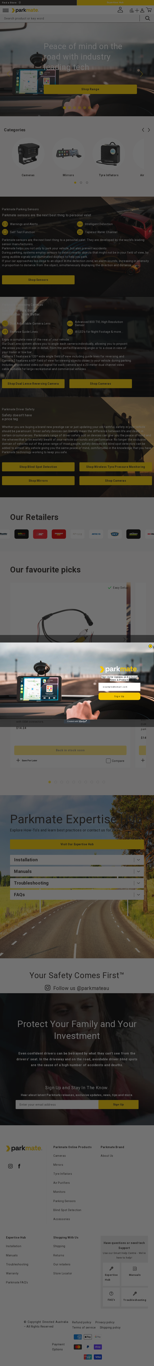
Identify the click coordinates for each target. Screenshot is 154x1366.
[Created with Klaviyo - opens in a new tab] (77, 722)
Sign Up (119, 696)
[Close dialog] (150, 646)
